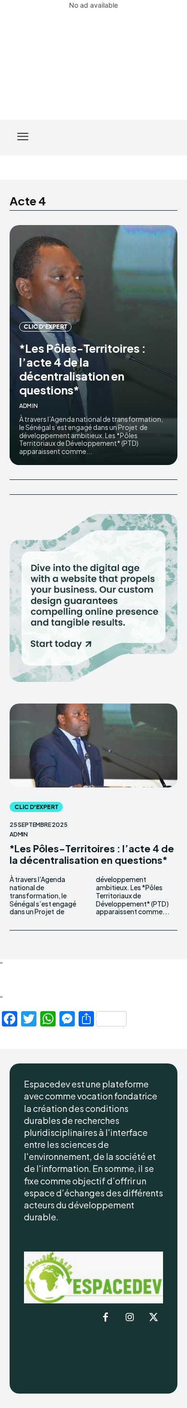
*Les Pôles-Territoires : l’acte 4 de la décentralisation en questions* (82, 368)
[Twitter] (153, 1317)
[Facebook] (105, 1317)
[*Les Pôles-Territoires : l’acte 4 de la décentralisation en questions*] (93, 746)
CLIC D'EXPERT (45, 326)
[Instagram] (129, 1317)
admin (28, 405)
